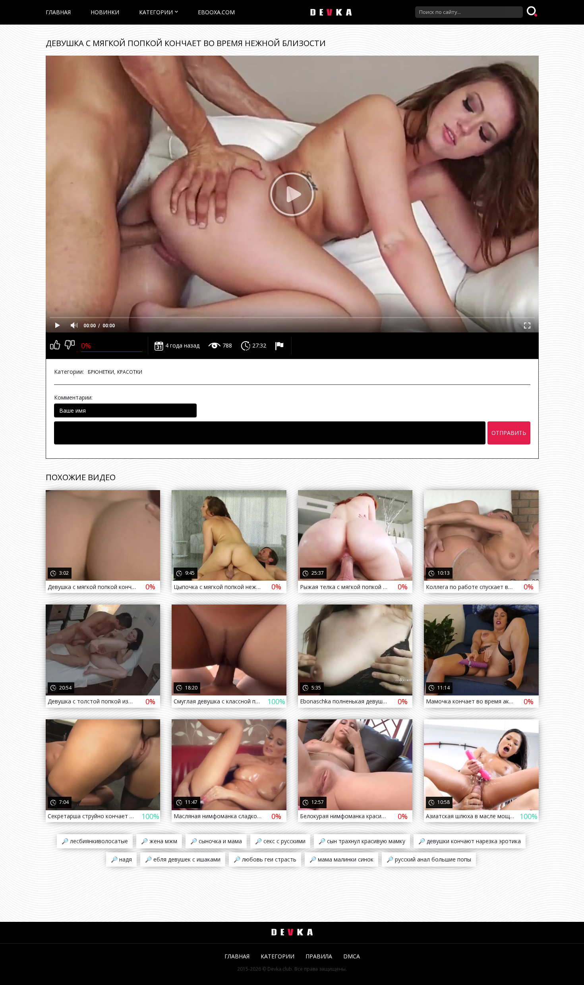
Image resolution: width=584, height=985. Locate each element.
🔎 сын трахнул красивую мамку (362, 841)
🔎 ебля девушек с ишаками (182, 859)
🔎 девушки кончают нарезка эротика (469, 841)
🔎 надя (121, 859)
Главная (58, 12)
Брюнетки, (101, 372)
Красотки (129, 372)
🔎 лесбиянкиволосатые (95, 841)
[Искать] (533, 11)
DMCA (351, 956)
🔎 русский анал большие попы (429, 859)
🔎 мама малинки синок (341, 859)
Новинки (105, 12)
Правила (319, 956)
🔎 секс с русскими (280, 841)
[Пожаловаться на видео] (280, 345)
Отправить (508, 432)
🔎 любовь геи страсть (265, 859)
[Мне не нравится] (69, 345)
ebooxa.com (216, 12)
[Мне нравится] (55, 345)
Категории (156, 12)
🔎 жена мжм (159, 841)
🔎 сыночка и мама (216, 841)
